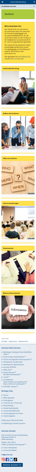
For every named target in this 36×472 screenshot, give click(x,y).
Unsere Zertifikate (10, 450)
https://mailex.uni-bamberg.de (14, 382)
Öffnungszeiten (8, 398)
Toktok (15, 459)
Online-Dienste (8, 372)
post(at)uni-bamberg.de (15, 444)
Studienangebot (9, 416)
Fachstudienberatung (11, 68)
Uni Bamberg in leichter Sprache (13, 423)
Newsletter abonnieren (11, 465)
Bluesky (11, 459)
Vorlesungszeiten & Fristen (13, 413)
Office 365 (7, 370)
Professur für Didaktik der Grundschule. (17, 57)
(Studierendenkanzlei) (11, 374)
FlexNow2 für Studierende (12, 362)
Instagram (3, 459)
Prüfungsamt (8, 400)
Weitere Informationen (11, 293)
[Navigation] (2, 2)
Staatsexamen (8, 248)
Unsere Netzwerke (10, 448)
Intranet (6, 367)
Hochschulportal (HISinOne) (13, 357)
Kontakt (4, 341)
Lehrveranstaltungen (11, 203)
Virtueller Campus (10, 386)
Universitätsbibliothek (11, 411)
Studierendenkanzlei (10, 408)
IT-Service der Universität (12, 403)
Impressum (13, 341)
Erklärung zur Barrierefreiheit (12, 420)
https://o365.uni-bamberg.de (14, 384)
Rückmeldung (8, 405)
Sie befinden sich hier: (8, 6)
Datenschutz (23, 341)
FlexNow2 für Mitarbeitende (13, 365)
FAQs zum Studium (10, 158)
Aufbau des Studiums (11, 113)
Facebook (7, 459)
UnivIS (5, 377)
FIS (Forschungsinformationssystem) (16, 359)
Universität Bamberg (18, 2)
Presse (5, 395)
